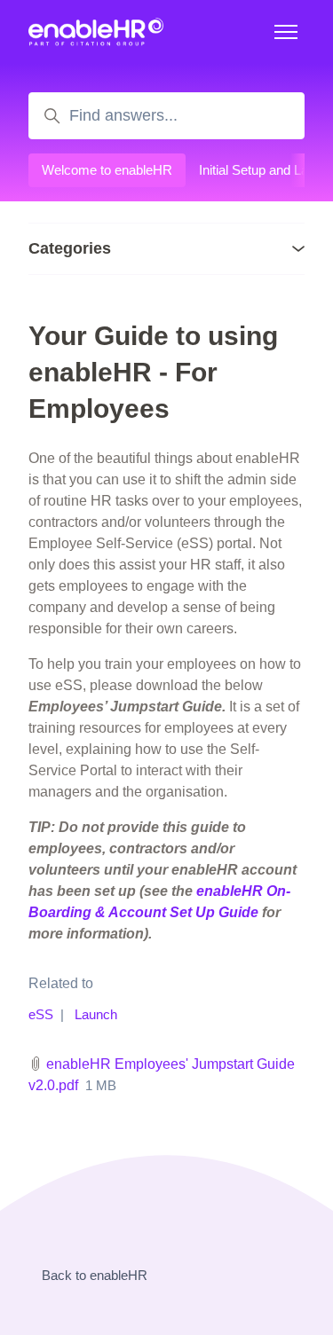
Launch (96, 1014)
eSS (40, 1014)
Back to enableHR (94, 1275)
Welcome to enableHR (107, 169)
